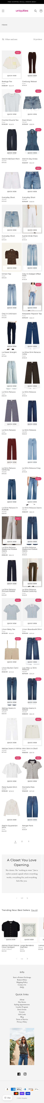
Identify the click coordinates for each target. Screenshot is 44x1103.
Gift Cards (22, 1014)
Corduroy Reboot (29, 81)
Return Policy (22, 980)
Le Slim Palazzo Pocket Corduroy (29, 590)
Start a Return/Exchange (22, 977)
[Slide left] (16, 898)
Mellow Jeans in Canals (9, 709)
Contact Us (22, 985)
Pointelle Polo (28, 787)
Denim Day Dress (29, 159)
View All (34, 910)
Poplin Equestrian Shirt (10, 826)
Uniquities (24, 1098)
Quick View (11, 75)
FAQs (22, 987)
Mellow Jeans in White (11, 748)
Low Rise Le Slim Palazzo (29, 669)
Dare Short (27, 120)
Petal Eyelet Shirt (9, 787)
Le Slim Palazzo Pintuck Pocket (9, 590)
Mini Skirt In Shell (30, 748)
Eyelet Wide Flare (30, 236)
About (22, 999)
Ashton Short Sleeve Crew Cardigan (10, 946)
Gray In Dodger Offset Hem (31, 275)
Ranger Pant (27, 826)
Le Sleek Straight (9, 352)
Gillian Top (6, 274)
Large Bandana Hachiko (27, 946)
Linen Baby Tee (8, 629)
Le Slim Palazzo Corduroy (9, 469)
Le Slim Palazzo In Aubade (10, 508)
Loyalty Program (22, 1007)
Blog (22, 1017)
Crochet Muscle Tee (10, 120)
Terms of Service (22, 1019)
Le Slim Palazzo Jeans (31, 508)
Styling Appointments (22, 1004)
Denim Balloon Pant (11, 159)
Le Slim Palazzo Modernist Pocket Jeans (9, 549)
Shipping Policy (22, 982)
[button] (3, 11)
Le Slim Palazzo (9, 392)
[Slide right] (27, 898)
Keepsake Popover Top (32, 314)
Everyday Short (8, 197)
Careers (22, 1012)
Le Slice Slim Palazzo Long (31, 353)
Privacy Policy (22, 1022)
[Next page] (28, 841)
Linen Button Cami (10, 668)
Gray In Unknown (9, 314)
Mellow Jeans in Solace (29, 709)
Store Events (21, 1009)
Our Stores (22, 1002)
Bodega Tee (7, 81)
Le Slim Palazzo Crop (31, 468)
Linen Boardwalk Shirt (32, 629)
